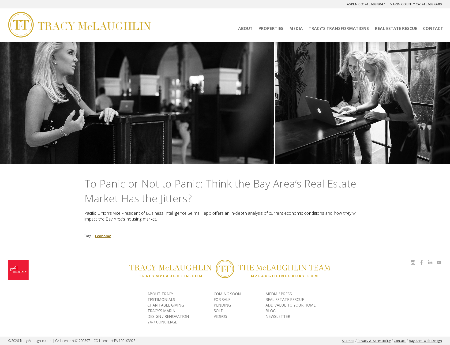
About (245, 28)
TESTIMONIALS (161, 299)
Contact (433, 28)
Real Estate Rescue (396, 28)
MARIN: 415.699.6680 (416, 4)
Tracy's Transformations (339, 28)
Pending (222, 305)
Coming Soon (227, 293)
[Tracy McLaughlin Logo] (79, 25)
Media (296, 28)
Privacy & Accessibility (374, 340)
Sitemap (348, 340)
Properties (270, 28)
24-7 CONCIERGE (162, 322)
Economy (103, 236)
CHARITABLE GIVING (165, 305)
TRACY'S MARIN (161, 310)
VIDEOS (220, 316)
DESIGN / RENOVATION (168, 316)
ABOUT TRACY (160, 293)
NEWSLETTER (278, 316)
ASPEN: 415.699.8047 (366, 4)
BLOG (271, 310)
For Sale (222, 299)
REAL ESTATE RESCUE (285, 299)
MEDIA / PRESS (279, 293)
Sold (219, 310)
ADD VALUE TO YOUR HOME (291, 305)
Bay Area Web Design (425, 340)
